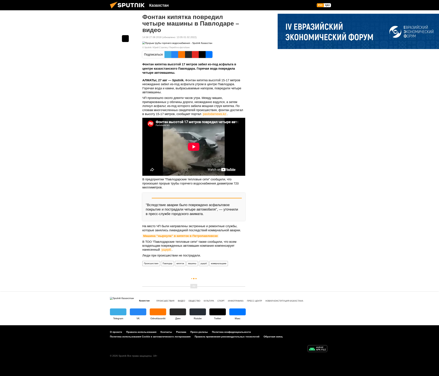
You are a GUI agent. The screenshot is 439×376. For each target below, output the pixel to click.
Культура (209, 301)
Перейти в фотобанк (179, 47)
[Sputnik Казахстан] (128, 9)
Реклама (181, 332)
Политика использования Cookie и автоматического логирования (150, 336)
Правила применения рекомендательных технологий (227, 336)
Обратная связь (273, 336)
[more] (125, 38)
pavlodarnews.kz (214, 114)
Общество (194, 301)
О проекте (116, 332)
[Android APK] (317, 349)
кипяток (180, 263)
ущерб (166, 249)
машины (192, 263)
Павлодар (167, 263)
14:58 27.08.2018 (152, 37)
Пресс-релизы (199, 332)
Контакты (166, 332)
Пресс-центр (254, 301)
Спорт (220, 301)
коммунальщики (218, 263)
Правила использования (141, 332)
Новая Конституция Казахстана (284, 301)
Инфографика (236, 301)
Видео (181, 301)
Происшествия (151, 263)
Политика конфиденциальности (231, 332)
